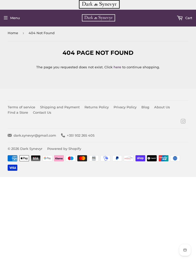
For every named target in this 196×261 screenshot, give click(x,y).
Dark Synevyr (31, 149)
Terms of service (21, 107)
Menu (15, 18)
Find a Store (18, 112)
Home (13, 33)
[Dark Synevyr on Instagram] (183, 122)
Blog (145, 107)
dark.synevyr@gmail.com (35, 135)
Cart (188, 18)
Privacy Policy (125, 107)
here (117, 67)
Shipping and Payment (60, 107)
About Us (162, 107)
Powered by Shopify (64, 149)
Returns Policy (96, 107)
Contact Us (42, 112)
